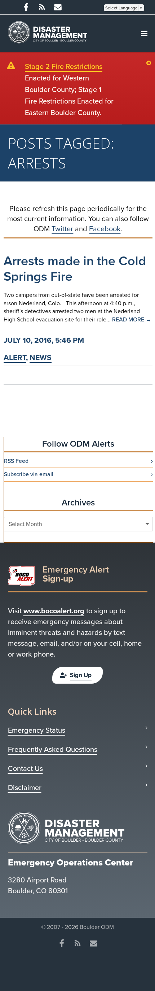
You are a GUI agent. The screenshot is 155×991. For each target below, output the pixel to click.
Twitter (62, 228)
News (41, 357)
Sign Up (81, 675)
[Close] (150, 63)
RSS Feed (16, 461)
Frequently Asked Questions (52, 749)
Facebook (104, 228)
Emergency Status (36, 730)
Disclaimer (24, 787)
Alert (15, 357)
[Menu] (144, 33)
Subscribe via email (28, 474)
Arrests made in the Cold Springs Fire (75, 268)
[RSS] (42, 7)
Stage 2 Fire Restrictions (63, 66)
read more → (131, 319)
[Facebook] (26, 7)
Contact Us (25, 768)
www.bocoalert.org (53, 610)
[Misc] (57, 7)
